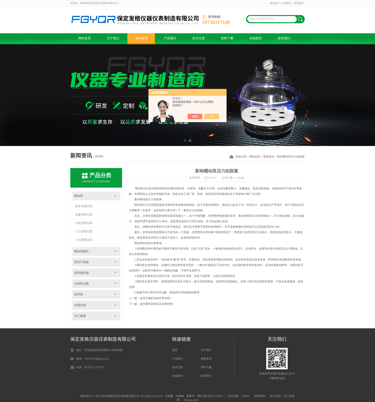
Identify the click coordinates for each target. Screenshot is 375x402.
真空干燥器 (81, 262)
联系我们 (299, 3)
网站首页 (84, 38)
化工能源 (80, 315)
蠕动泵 (78, 195)
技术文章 (198, 38)
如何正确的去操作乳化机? (155, 298)
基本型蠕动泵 (84, 206)
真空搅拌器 (81, 272)
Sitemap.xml (191, 399)
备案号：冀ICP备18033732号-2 (204, 396)
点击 (115, 196)
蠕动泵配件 (81, 251)
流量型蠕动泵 (84, 214)
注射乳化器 (81, 283)
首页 (175, 350)
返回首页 (274, 3)
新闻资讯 (141, 38)
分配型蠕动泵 (84, 223)
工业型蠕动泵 (84, 231)
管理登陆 (259, 396)
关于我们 (113, 38)
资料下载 (227, 38)
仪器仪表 (80, 305)
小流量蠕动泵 (84, 239)
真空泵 (78, 294)
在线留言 (286, 3)
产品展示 (170, 38)
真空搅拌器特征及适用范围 (156, 304)
